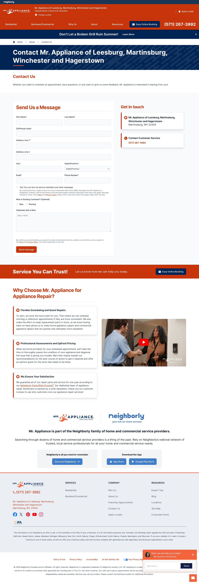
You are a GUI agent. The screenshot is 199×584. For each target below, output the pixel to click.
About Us (113, 496)
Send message (26, 249)
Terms (39, 195)
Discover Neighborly (65, 461)
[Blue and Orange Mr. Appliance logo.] (73, 418)
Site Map (156, 508)
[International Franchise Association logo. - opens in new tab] (18, 522)
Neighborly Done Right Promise (37, 385)
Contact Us (114, 508)
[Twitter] (21, 514)
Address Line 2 (23, 152)
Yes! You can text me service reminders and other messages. (47, 187)
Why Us (112, 490)
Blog (153, 496)
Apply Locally (115, 514)
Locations (156, 502)
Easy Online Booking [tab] (146, 24)
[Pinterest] (28, 514)
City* (18, 163)
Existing (32, 204)
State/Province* (72, 163)
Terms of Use (59, 559)
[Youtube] (34, 514)
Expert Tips (157, 490)
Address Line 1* (23, 140)
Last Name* (70, 117)
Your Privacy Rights (137, 559)
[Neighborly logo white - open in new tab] (8, 2)
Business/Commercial (76, 496)
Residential (70, 490)
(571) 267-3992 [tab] (180, 24)
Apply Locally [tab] (188, 11)
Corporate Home (160, 514)
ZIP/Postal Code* (24, 128)
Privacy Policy (51, 195)
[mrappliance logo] (35, 484)
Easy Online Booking (172, 271)
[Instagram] (41, 514)
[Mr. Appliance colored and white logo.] (16, 11)
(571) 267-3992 (137, 142)
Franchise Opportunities (120, 502)
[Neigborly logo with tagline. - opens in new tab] (126, 418)
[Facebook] (15, 514)
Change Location (44, 15)
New (21, 204)
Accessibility (92, 559)
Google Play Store (145, 461)
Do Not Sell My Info (110, 559)
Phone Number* (72, 175)
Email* (19, 175)
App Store (118, 461)
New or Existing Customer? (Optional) (33, 199)
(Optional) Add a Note (26, 210)
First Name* (21, 117)
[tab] (11, 24)
